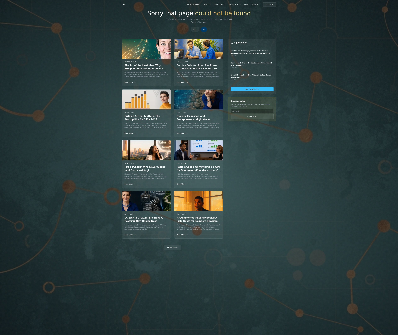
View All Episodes (252, 89)
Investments (220, 4)
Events (255, 4)
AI (204, 29)
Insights (207, 4)
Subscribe (252, 116)
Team (246, 4)
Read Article (128, 82)
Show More (172, 247)
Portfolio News (193, 4)
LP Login (270, 4)
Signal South (235, 4)
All (195, 29)
